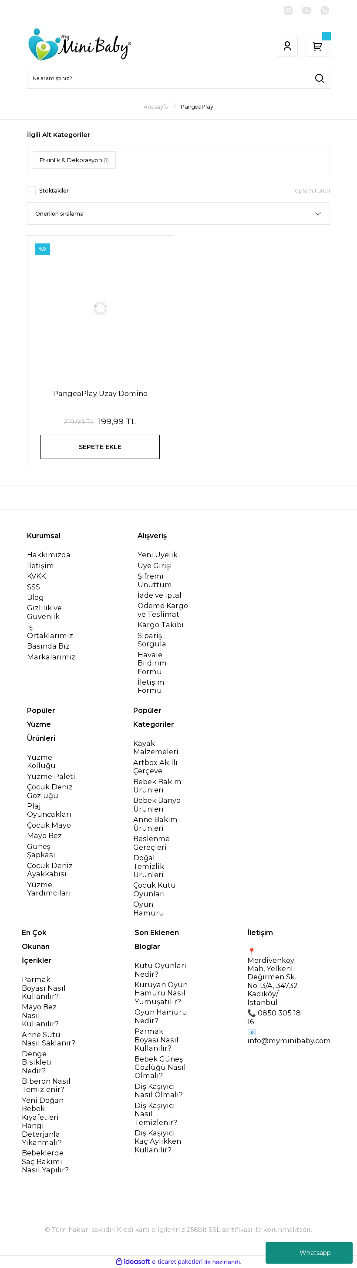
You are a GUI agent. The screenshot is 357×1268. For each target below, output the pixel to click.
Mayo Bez (44, 836)
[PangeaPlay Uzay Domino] (100, 308)
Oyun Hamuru (148, 908)
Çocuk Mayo (49, 825)
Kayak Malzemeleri (155, 747)
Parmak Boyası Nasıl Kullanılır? (44, 988)
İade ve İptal (160, 595)
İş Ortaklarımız (50, 631)
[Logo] (79, 46)
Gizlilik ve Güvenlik (44, 612)
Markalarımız (51, 657)
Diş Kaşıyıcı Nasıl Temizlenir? (156, 1114)
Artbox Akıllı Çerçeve (155, 767)
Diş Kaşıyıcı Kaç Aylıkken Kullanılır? (158, 1141)
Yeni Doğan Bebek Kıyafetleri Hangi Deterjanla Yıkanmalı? (43, 1121)
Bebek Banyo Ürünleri (157, 804)
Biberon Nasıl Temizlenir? (46, 1085)
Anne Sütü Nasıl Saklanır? (48, 1039)
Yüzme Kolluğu (41, 761)
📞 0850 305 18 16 (274, 1017)
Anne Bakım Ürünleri (155, 823)
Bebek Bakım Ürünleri (157, 786)
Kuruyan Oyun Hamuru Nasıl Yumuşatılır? (161, 993)
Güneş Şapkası (41, 850)
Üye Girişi (155, 566)
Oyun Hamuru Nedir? (161, 1016)
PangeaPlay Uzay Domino (100, 393)
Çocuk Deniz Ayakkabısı (50, 870)
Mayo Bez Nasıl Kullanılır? (40, 1015)
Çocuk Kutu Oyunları (154, 889)
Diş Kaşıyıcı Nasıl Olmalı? (159, 1090)
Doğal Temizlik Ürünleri (148, 866)
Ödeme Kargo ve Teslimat (163, 610)
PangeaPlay (197, 106)
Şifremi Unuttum (155, 580)
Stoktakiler (54, 190)
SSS (33, 587)
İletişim (40, 566)
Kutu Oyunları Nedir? (160, 970)
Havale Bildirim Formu (152, 663)
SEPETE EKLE (100, 447)
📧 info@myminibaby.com (289, 1036)
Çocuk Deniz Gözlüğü (50, 791)
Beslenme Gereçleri (151, 843)
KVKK (36, 576)
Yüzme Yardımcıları (49, 889)
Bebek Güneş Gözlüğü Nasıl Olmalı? (160, 1067)
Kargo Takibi (161, 625)
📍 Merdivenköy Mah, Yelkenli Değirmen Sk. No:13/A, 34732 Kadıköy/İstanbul (272, 977)
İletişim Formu (151, 686)
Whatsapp (315, 1253)
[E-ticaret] (177, 1262)
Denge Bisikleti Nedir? (36, 1062)
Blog (35, 597)
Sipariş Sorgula (152, 640)
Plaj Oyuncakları (49, 810)
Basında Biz (48, 646)
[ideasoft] (132, 1262)
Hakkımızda (49, 555)
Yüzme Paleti (51, 776)
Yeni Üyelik (158, 555)
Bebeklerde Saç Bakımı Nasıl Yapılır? (45, 1161)
